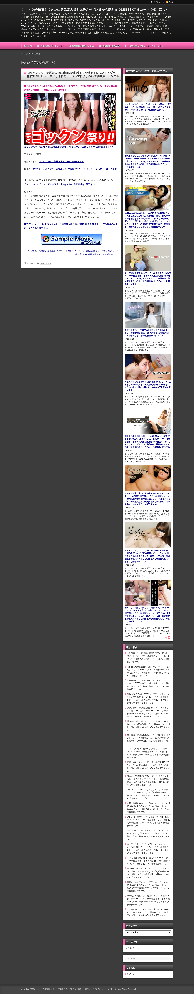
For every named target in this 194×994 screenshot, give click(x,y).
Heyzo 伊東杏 (45, 263)
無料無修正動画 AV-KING (83, 46)
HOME (29, 46)
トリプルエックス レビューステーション (145, 46)
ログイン (131, 974)
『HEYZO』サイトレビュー (52, 46)
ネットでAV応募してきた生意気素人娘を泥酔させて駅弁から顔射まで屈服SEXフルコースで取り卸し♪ (94, 9)
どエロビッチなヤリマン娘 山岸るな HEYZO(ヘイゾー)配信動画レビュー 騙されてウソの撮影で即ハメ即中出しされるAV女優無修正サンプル (148, 912)
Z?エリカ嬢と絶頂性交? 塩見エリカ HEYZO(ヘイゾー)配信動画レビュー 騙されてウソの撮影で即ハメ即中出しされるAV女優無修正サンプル (148, 861)
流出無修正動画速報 (111, 46)
